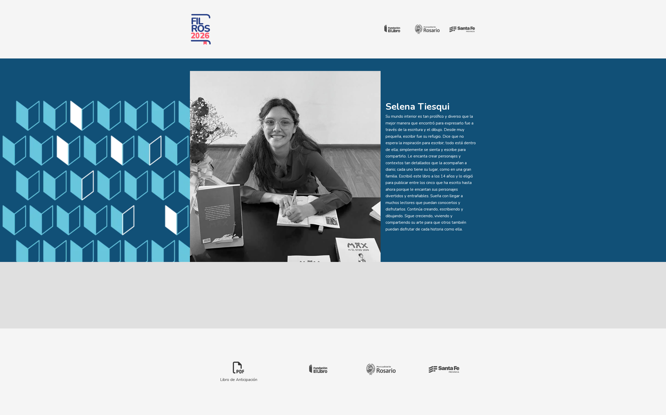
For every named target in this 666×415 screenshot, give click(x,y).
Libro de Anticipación (238, 379)
